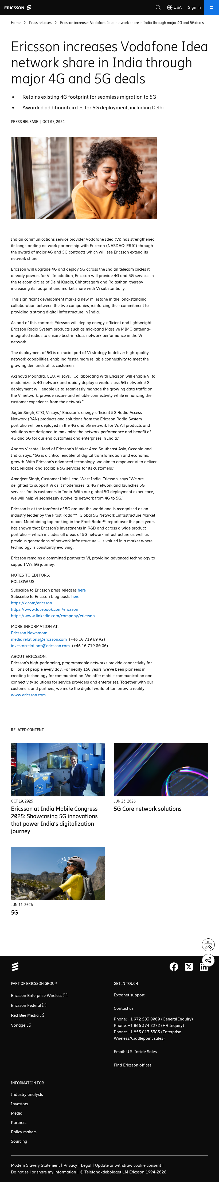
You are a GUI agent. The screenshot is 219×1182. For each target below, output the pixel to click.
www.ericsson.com (28, 694)
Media (16, 1113)
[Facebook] (174, 966)
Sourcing (19, 1141)
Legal (86, 1165)
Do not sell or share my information (43, 1172)
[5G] (58, 873)
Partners (18, 1122)
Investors (19, 1103)
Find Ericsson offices (132, 1065)
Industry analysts (27, 1094)
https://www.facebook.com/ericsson (44, 609)
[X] (189, 966)
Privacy (70, 1165)
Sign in (194, 7)
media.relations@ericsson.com (39, 639)
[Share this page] (208, 960)
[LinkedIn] (204, 966)
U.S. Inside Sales (141, 1051)
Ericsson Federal (26, 1005)
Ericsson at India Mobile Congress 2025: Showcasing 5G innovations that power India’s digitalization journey (54, 820)
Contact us (124, 1008)
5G (14, 912)
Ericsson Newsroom (29, 632)
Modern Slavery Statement (35, 1165)
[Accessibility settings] (208, 944)
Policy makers (24, 1131)
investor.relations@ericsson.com (40, 645)
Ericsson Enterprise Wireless (37, 995)
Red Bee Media (25, 1015)
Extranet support (129, 994)
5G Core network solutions (148, 808)
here (82, 590)
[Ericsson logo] (17, 7)
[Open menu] (211, 7)
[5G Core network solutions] (161, 769)
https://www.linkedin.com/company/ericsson (53, 615)
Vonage (18, 1025)
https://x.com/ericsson (31, 602)
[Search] (158, 7)
